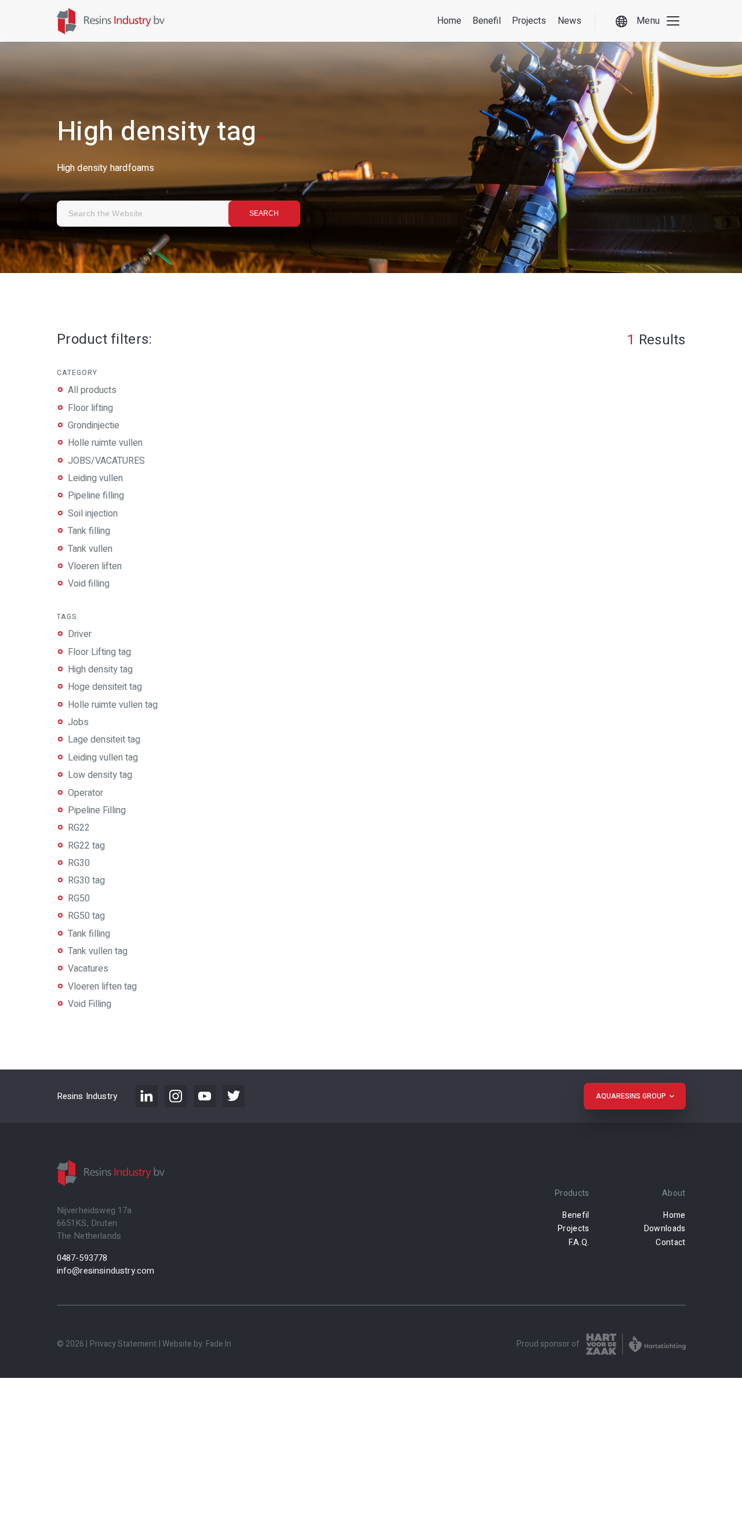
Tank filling (89, 532)
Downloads (665, 1229)
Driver (80, 634)
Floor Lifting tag (99, 652)
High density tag (100, 669)
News (569, 21)
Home (449, 21)
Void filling (89, 584)
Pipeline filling (96, 496)
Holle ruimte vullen (105, 443)
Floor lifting (90, 408)
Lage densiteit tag (104, 740)
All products (92, 391)
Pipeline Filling (97, 810)
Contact (670, 1242)
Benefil (486, 21)
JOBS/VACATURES (106, 461)
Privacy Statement (123, 1344)
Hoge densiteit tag (105, 687)
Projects (529, 21)
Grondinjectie (93, 425)
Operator (85, 792)
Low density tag (100, 775)
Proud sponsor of (548, 1344)
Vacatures (88, 969)
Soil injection (93, 514)
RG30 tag (86, 880)
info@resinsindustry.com (106, 1270)
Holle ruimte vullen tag (113, 705)
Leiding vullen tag (103, 758)
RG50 (79, 898)
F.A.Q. (579, 1242)
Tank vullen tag (98, 951)
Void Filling (89, 1004)
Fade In (218, 1344)
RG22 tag (86, 846)
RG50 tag (86, 916)
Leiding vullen (95, 478)
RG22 (79, 828)
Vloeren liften (95, 566)
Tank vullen (90, 549)
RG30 (79, 863)
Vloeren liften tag (102, 987)
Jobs (78, 722)
